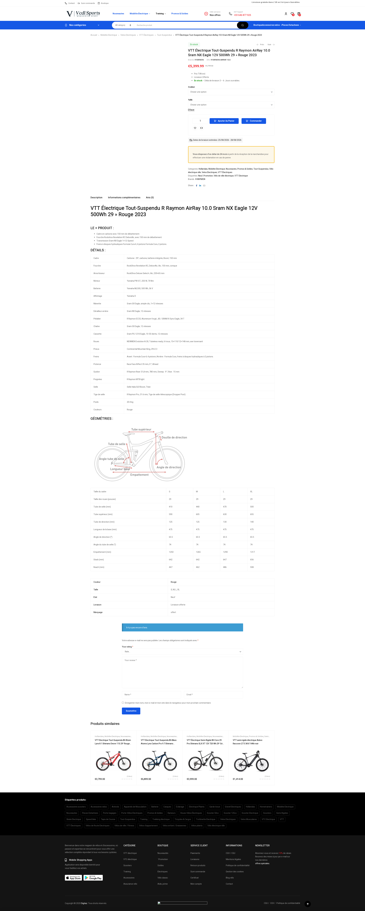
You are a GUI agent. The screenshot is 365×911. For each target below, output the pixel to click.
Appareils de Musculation (135, 806)
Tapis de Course (108, 819)
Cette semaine (215, 12)
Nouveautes (231, 168)
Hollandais (203, 168)
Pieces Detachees (90, 813)
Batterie (154, 806)
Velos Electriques (128, 35)
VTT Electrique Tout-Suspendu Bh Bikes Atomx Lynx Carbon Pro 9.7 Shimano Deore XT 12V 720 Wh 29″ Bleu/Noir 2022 (159, 744)
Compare (201, 127)
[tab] (96, 197)
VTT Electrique (241, 175)
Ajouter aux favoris (195, 127)
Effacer (191, 110)
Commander (256, 120)
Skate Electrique (73, 819)
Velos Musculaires (249, 819)
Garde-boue (214, 806)
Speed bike (91, 819)
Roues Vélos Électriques (191, 813)
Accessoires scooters (76, 806)
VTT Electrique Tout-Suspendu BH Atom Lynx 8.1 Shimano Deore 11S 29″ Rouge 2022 (113, 744)
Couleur (191, 87)
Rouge (174, 582)
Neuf (200, 175)
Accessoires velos (99, 806)
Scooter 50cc (213, 813)
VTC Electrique (268, 819)
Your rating (127, 646)
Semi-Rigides (282, 813)
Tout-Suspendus (164, 35)
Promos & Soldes (245, 168)
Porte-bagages (109, 813)
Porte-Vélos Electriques (131, 813)
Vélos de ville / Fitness (124, 825)
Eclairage (180, 806)
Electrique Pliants (196, 806)
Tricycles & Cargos (183, 819)
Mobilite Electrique (109, 35)
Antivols (115, 806)
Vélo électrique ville (216, 825)
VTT (282, 819)
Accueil (94, 35)
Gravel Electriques (233, 806)
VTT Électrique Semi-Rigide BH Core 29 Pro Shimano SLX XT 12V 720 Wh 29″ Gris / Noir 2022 (205, 744)
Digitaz (84, 903)
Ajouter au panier (226, 120)
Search (242, 25)
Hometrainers (266, 806)
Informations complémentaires (124, 197)
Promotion (208, 175)
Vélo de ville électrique (224, 175)
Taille (190, 100)
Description (96, 197)
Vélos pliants (196, 825)
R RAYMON (199, 59)
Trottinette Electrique (205, 819)
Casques (167, 806)
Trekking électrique (161, 819)
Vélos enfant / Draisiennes (174, 825)
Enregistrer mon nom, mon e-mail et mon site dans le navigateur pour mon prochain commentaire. (168, 702)
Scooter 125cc (230, 813)
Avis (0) (150, 197)
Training (143, 819)
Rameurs (172, 813)
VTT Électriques (146, 35)
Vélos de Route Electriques (98, 825)
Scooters (267, 813)
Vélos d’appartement (148, 825)
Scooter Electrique (250, 813)
